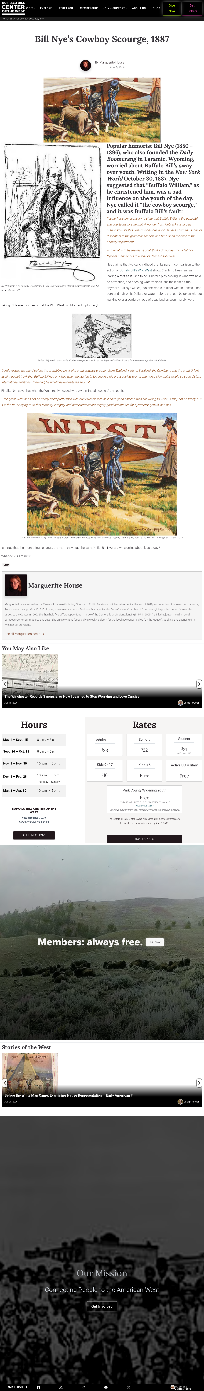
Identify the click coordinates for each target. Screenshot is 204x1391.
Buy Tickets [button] (144, 839)
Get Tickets (192, 8)
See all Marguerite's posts (22, 634)
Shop (156, 8)
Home (5, 19)
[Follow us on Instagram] (83, 1387)
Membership (89, 8)
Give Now (172, 8)
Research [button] (66, 8)
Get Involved (102, 1306)
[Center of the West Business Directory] (180, 1387)
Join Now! (154, 942)
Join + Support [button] (114, 8)
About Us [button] (139, 8)
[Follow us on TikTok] (61, 1387)
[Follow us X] (128, 1387)
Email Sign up (17, 1387)
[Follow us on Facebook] (38, 1387)
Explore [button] (46, 8)
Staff (6, 564)
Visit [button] (29, 8)
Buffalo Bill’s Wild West (136, 270)
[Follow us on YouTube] (106, 1387)
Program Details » (144, 806)
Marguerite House (111, 62)
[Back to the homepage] (13, 8)
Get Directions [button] (34, 835)
